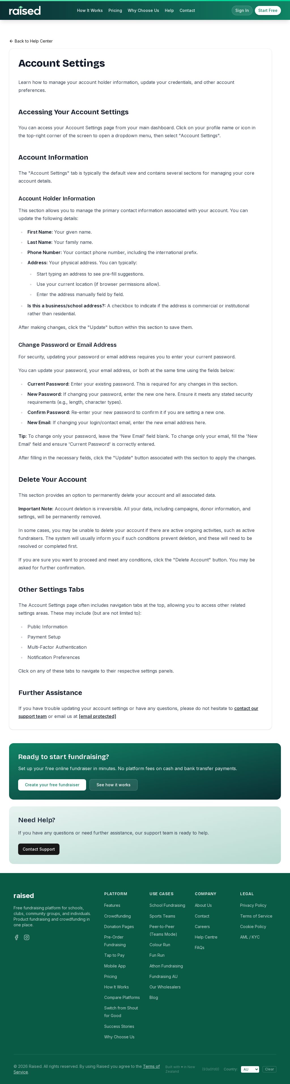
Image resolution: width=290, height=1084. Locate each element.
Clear (269, 1069)
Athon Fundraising (166, 965)
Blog (154, 997)
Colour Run (160, 944)
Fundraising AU (164, 976)
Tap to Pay (114, 955)
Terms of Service (256, 916)
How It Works (90, 10)
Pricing (115, 10)
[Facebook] (16, 937)
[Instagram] (26, 937)
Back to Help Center (34, 41)
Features (112, 905)
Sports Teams (162, 916)
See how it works (114, 784)
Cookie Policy (253, 926)
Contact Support (39, 849)
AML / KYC (250, 937)
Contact (187, 10)
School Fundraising (167, 905)
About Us (203, 905)
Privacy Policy (253, 905)
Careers (202, 926)
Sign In (242, 10)
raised (24, 895)
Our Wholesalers (165, 986)
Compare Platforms (122, 997)
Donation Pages (119, 926)
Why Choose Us (143, 10)
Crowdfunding (117, 916)
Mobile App (115, 965)
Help (169, 10)
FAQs (199, 947)
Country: (231, 1069)
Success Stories (119, 1026)
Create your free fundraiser (52, 784)
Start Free (268, 10)
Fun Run (157, 955)
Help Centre (206, 937)
